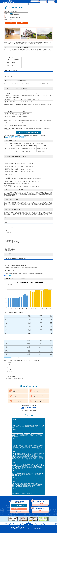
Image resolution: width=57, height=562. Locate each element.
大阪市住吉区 (24, 455)
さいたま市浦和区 (14, 446)
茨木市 (24, 458)
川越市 (13, 448)
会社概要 (51, 4)
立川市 (34, 426)
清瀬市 (23, 426)
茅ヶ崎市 (41, 435)
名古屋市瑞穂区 (24, 493)
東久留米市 (38, 425)
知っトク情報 (45, 4)
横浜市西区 (26, 434)
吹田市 (39, 457)
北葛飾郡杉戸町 (23, 447)
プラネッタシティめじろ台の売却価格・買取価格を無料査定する (28, 132)
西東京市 (39, 426)
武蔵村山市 (16, 426)
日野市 (34, 425)
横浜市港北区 (33, 433)
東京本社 (19, 505)
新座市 (22, 448)
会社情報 (34, 528)
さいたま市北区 (20, 445)
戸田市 (18, 448)
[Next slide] (51, 33)
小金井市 (28, 425)
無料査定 (22, 22)
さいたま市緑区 (20, 446)
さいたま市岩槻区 (35, 445)
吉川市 (32, 447)
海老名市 (21, 435)
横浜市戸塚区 (18, 433)
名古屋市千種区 (14, 493)
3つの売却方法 (18, 4)
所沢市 (20, 448)
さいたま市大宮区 (29, 445)
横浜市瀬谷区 (41, 433)
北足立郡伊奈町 (28, 447)
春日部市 (25, 448)
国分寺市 (19, 425)
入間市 (13, 447)
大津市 (13, 478)
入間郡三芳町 (16, 447)
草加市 (39, 448)
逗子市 (16, 436)
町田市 (27, 426)
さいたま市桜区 (40, 445)
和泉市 (16, 459)
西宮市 (29, 465)
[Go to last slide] (5, 33)
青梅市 (13, 427)
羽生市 (37, 448)
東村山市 (13, 426)
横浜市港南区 (37, 433)
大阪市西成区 (33, 455)
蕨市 (43, 448)
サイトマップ (30, 528)
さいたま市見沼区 (29, 446)
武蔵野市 (20, 426)
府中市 (31, 425)
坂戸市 (36, 447)
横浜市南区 (14, 433)
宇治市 (40, 473)
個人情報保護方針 (38, 528)
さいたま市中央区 (14, 445)
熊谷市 (32, 448)
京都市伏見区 (19, 473)
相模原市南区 (29, 435)
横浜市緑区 (23, 434)
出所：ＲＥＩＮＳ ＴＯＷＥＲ (7, 357)
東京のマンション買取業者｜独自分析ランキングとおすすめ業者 (14, 137)
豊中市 (34, 457)
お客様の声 (38, 4)
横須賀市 (18, 435)
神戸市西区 (18, 465)
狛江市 (25, 426)
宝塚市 (22, 466)
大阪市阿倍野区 (19, 455)
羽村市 (36, 426)
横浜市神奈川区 (19, 434)
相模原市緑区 (33, 435)
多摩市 (24, 425)
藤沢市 (13, 436)
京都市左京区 (23, 472)
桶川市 (30, 448)
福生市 (30, 426)
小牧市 (32, 493)
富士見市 (39, 447)
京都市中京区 (27, 472)
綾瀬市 (39, 435)
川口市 (41, 447)
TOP (5, 4)
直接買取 (12, 4)
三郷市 (37, 446)
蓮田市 (41, 448)
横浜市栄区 (25, 433)
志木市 (16, 448)
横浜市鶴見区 (14, 435)
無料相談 (10, 22)
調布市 (42, 426)
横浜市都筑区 (30, 434)
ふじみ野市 (34, 446)
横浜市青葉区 (39, 434)
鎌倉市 (18, 436)
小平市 (26, 425)
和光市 (34, 447)
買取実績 (31, 4)
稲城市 (32, 426)
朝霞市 (28, 448)
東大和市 (42, 425)
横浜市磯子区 (14, 434)
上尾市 (40, 446)
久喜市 (42, 446)
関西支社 (19, 508)
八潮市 (20, 447)
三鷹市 (13, 425)
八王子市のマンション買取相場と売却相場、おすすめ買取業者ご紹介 (15, 136)
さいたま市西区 (25, 446)
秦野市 (36, 435)
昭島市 (36, 425)
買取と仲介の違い (25, 4)
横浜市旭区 (21, 433)
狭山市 (35, 448)
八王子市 (16, 425)
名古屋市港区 (19, 493)
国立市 (21, 425)
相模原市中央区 (24, 435)
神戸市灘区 (18, 464)
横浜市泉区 (28, 433)
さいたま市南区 (25, 445)
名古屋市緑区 (28, 493)
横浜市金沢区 (34, 434)
